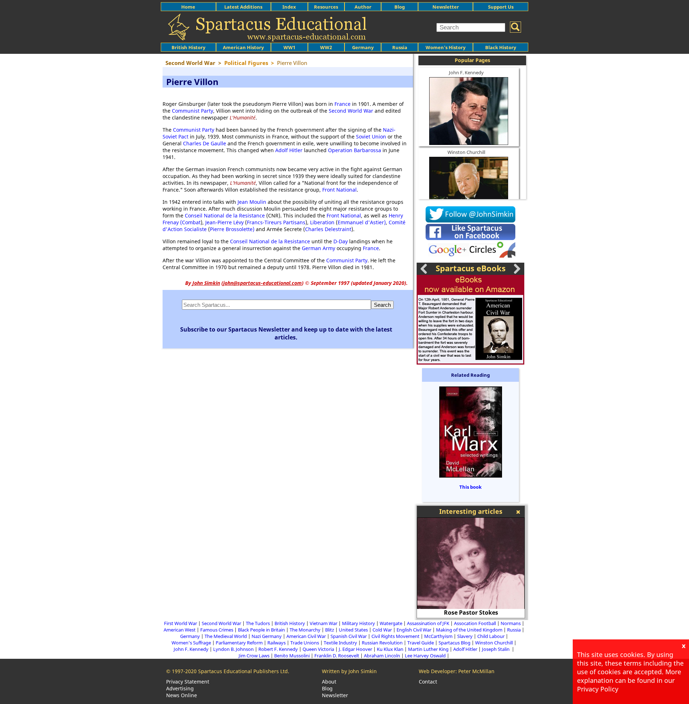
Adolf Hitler (289, 150)
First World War (180, 623)
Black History (500, 47)
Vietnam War (323, 623)
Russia (399, 47)
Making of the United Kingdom (469, 629)
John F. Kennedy (466, 72)
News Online (181, 695)
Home (188, 7)
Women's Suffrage (191, 642)
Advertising (180, 688)
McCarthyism (438, 636)
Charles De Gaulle (204, 143)
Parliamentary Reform (239, 642)
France (342, 103)
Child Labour (491, 636)
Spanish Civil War (349, 636)
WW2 (326, 47)
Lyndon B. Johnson (233, 649)
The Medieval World (226, 636)
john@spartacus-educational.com (262, 283)
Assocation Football (475, 623)
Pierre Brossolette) (232, 229)
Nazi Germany (267, 636)
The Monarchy (305, 629)
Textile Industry (340, 642)
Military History (358, 623)
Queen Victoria (318, 649)
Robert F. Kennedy (278, 649)
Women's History (445, 47)
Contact (428, 681)
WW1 (289, 47)
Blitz (329, 629)
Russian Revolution (382, 642)
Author (363, 7)
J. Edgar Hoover (355, 649)
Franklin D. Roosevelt (336, 655)
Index (289, 7)
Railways (276, 642)
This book (470, 487)
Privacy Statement (187, 681)
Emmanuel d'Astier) (362, 222)
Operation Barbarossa (354, 150)
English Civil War (414, 629)
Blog (399, 7)
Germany (363, 47)
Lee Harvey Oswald (425, 655)
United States (353, 629)
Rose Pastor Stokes (471, 612)
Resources (326, 7)
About (329, 681)
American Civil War (306, 636)
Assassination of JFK (428, 623)
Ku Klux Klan (390, 649)
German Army (318, 248)
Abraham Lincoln (382, 655)
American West (180, 629)
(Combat (190, 222)
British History (290, 623)
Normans (511, 623)
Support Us (501, 7)
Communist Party (192, 110)
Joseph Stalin (496, 649)
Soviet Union (371, 136)
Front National (339, 189)
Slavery (465, 636)
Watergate (391, 623)
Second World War (351, 110)
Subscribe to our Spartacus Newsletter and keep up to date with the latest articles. (286, 333)
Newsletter (445, 7)
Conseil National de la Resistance (225, 215)
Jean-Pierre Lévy (224, 222)
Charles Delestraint (328, 229)
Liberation (322, 222)
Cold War (382, 629)
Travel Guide (420, 642)
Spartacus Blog (454, 642)
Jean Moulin (252, 201)
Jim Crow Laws (254, 655)
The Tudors (258, 623)
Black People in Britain (261, 629)
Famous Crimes (216, 629)
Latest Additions (243, 7)
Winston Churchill (466, 152)
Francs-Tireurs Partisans (276, 222)
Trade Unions (304, 642)
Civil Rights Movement (395, 636)
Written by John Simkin (349, 671)
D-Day (340, 241)
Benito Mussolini (292, 655)
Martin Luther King (428, 649)
